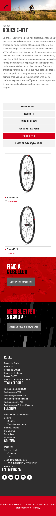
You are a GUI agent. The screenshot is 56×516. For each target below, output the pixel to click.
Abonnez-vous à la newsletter (24, 327)
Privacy (36, 507)
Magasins (8, 447)
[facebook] (4, 477)
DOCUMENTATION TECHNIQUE (22, 463)
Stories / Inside (11, 427)
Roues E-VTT (28, 136)
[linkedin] (10, 477)
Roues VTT (29, 114)
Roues (6, 26)
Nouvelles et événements (16, 414)
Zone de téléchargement (15, 460)
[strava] (29, 477)
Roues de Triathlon (29, 128)
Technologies (13, 383)
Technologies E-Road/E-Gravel (18, 405)
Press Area (9, 431)
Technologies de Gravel (15, 395)
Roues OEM (9, 466)
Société (7, 418)
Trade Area (9, 434)
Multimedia (9, 437)
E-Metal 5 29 (12, 249)
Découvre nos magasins (21, 282)
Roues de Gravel (29, 121)
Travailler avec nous (16, 424)
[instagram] (23, 477)
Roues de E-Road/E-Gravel (28, 143)
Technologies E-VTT (13, 402)
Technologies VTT (12, 392)
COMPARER (12, 202)
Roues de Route (29, 106)
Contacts (11, 453)
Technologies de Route (15, 389)
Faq (9, 456)
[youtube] (17, 477)
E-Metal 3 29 (12, 197)
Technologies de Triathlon (16, 398)
